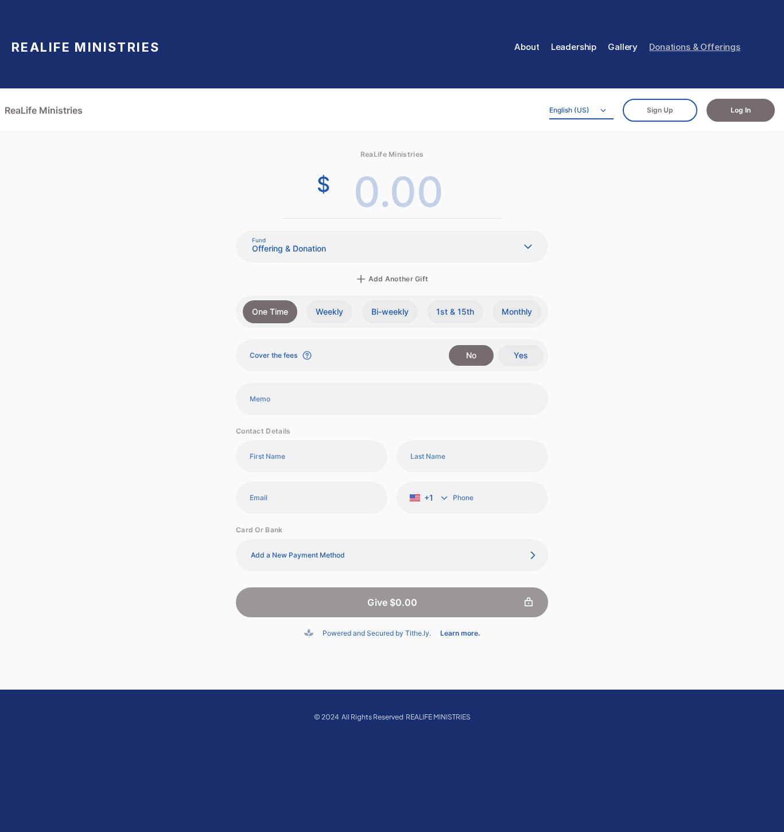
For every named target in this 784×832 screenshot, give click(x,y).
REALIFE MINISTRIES (85, 47)
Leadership (574, 46)
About (526, 46)
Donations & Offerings (694, 46)
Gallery (623, 46)
